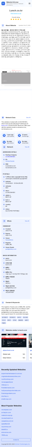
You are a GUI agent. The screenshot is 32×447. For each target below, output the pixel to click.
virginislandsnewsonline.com (11, 376)
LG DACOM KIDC (10, 156)
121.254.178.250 (10, 161)
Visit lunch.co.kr (16, 13)
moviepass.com (6, 410)
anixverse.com (6, 432)
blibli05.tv (4, 429)
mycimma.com (6, 427)
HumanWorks (9, 240)
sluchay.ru (4, 396)
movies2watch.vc (7, 418)
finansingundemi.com (8, 393)
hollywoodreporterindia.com (10, 390)
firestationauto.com (7, 388)
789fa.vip (4, 435)
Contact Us (16, 439)
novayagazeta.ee (7, 382)
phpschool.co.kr (8, 350)
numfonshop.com (7, 379)
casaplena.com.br (7, 421)
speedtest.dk (5, 424)
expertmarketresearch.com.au (11, 373)
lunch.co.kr (4, 125)
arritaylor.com (6, 412)
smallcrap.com (6, 399)
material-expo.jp (6, 415)
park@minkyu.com (11, 249)
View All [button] (28, 117)
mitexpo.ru (5, 385)
